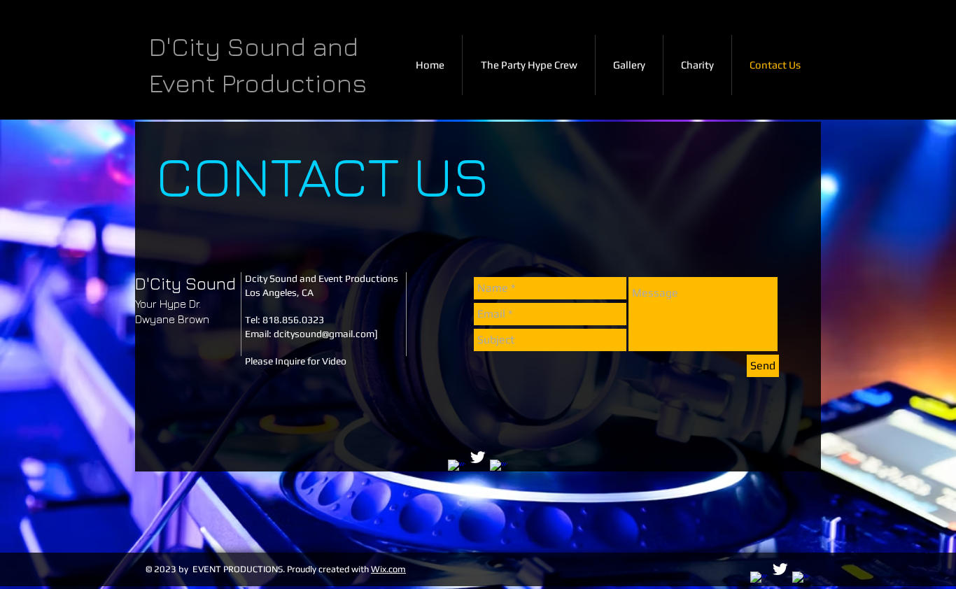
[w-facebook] (456, 468)
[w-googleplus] (498, 468)
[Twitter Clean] (477, 457)
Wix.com (388, 569)
